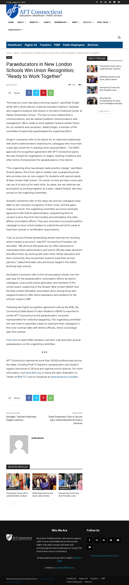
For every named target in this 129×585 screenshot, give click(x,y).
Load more (104, 111)
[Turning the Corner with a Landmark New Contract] (18, 481)
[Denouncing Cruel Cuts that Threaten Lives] (70, 481)
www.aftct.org (33, 372)
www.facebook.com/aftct (64, 376)
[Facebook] (97, 2)
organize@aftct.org (65, 567)
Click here (12, 339)
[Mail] (110, 2)
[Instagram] (101, 2)
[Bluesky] (119, 2)
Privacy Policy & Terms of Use (105, 555)
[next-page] (13, 503)
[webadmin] (19, 444)
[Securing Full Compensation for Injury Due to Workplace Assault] (92, 100)
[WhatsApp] (51, 93)
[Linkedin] (105, 2)
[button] (119, 37)
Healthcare (11, 488)
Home (9, 53)
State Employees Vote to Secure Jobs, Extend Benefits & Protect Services (65, 420)
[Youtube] (114, 2)
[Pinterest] (43, 93)
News (16, 53)
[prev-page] (8, 503)
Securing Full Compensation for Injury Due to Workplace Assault (111, 101)
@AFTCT (22, 376)
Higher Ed (37, 488)
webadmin (37, 437)
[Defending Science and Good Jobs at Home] (44, 481)
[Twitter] (36, 93)
